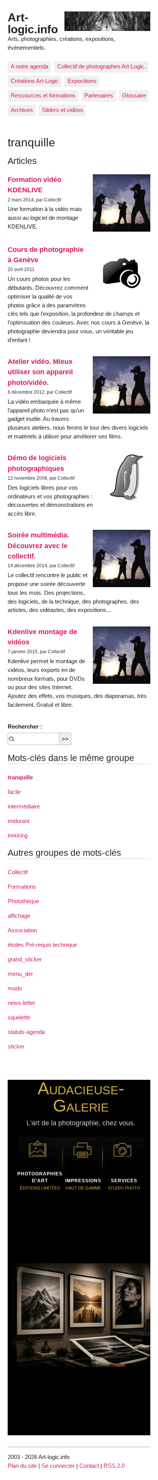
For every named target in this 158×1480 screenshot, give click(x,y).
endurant (19, 821)
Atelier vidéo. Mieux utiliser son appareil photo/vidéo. (40, 371)
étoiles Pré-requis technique (42, 944)
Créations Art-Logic (35, 81)
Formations (22, 886)
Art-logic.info (33, 23)
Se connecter (58, 1465)
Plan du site (22, 1465)
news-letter (21, 1003)
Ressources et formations (43, 95)
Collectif (18, 872)
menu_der (20, 973)
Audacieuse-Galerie (81, 1097)
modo (15, 988)
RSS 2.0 (114, 1465)
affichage (19, 915)
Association (22, 930)
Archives (22, 110)
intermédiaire (24, 806)
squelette (19, 1017)
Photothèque (23, 901)
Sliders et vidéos (62, 110)
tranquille (20, 777)
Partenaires (98, 95)
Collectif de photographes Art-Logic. (101, 66)
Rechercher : (25, 726)
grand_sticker (25, 959)
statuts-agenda (26, 1032)
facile (14, 792)
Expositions (82, 81)
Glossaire (134, 95)
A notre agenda (29, 66)
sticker (16, 1046)
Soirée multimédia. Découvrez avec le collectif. (38, 545)
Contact (89, 1465)
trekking (18, 835)
